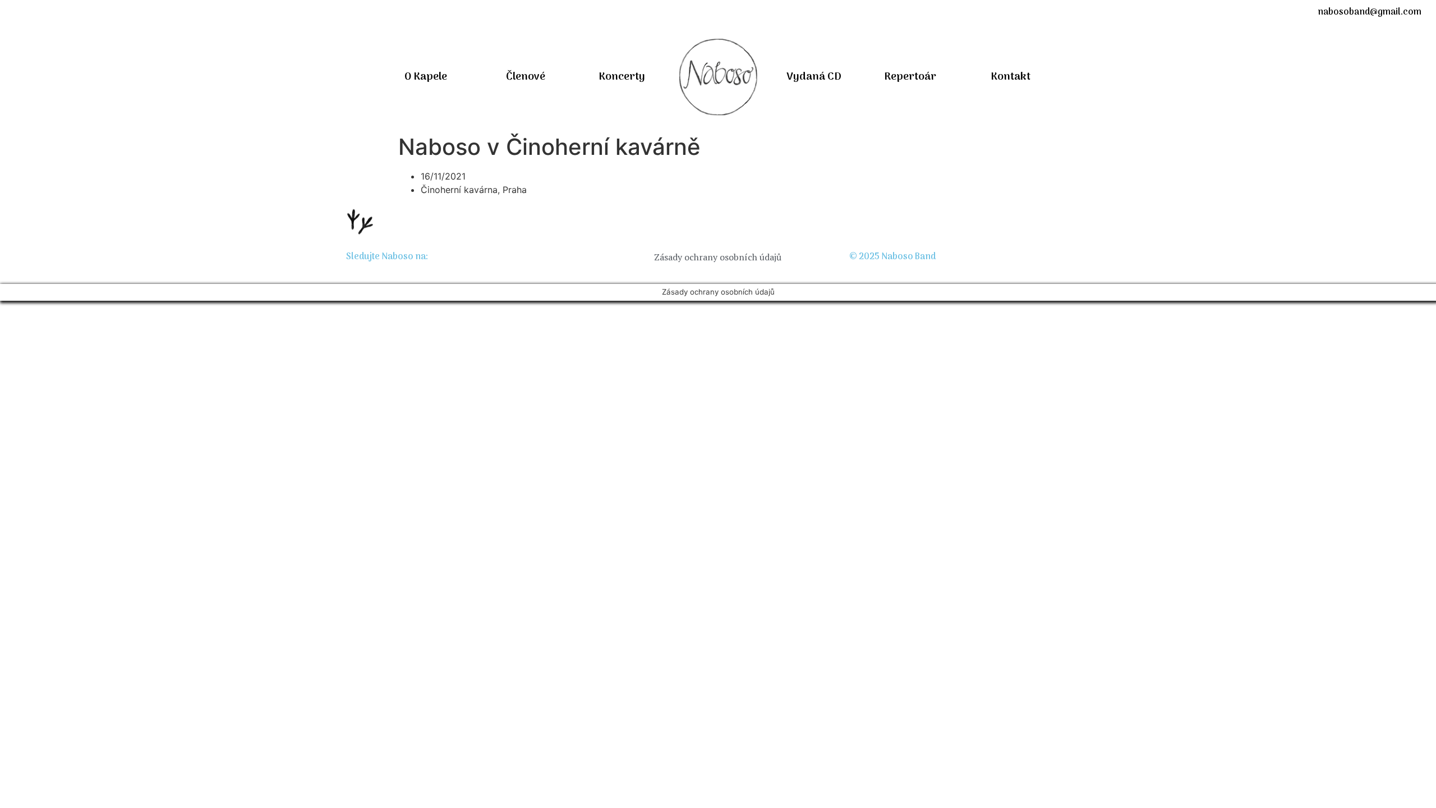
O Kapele (425, 77)
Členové (525, 77)
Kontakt (1010, 77)
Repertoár (910, 77)
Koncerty (622, 77)
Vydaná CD (813, 77)
